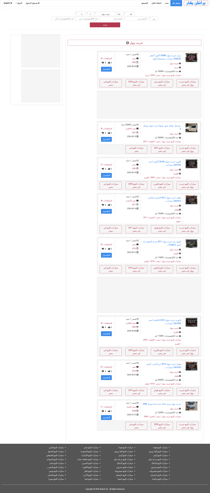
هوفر (176, 209)
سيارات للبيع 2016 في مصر (136, 269)
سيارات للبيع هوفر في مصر (162, 229)
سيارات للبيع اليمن (56, 447)
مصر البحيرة (131, 200)
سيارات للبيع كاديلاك (159, 463)
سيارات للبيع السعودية (89, 451)
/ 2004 (153, 75)
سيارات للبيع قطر (91, 471)
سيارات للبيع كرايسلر (159, 475)
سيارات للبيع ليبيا (91, 479)
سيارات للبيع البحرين (90, 463)
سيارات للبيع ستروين (159, 467)
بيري (176, 67)
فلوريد (175, 173)
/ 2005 (153, 177)
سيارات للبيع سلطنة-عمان (87, 459)
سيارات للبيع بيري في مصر (162, 83)
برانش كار (176, 3)
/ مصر (159, 75)
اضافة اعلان (156, 3)
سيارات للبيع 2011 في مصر (136, 229)
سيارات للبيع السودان (55, 459)
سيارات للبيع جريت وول (171, 75)
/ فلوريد (147, 177)
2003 (134, 327)
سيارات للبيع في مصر (111, 83)
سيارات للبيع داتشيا (160, 479)
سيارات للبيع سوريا (56, 479)
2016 (134, 248)
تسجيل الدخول (32, 3)
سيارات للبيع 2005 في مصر (136, 185)
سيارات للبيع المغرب (55, 467)
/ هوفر (178, 221)
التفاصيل (106, 69)
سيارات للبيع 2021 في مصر (162, 149)
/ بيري (148, 75)
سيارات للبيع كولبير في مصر (161, 269)
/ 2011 (146, 217)
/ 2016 (153, 261)
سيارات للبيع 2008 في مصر (162, 426)
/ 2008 (146, 416)
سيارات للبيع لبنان (56, 463)
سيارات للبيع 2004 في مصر (136, 83)
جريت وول (174, 63)
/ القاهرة (152, 141)
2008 (134, 411)
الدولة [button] (19, 3)
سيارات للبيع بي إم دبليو (158, 459)
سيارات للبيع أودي (160, 455)
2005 (134, 168)
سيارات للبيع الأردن (90, 475)
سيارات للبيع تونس (56, 471)
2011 (134, 204)
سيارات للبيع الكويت (90, 467)
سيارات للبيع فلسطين (55, 455)
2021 (134, 132)
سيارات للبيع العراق (56, 451)
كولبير (175, 253)
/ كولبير (147, 261)
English (7, 3)
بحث (167, 3)
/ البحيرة (152, 217)
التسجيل (144, 3)
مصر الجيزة (131, 407)
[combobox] (129, 13)
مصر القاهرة (131, 128)
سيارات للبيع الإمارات (89, 455)
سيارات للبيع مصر (91, 447)
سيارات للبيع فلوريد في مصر (162, 185)
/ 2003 (146, 340)
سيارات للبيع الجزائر (56, 475)
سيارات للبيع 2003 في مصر (136, 352)
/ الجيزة (152, 416)
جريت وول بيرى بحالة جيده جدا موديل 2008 (162, 404)
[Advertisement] (149, 104)
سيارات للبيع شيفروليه (158, 471)
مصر (134, 58)
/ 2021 (146, 141)
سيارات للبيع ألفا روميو (158, 451)
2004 (134, 62)
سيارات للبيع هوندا (160, 447)
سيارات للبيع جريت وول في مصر (187, 83)
